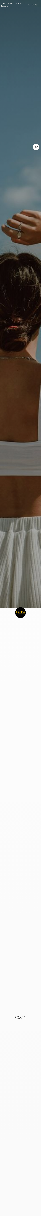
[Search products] (36, 147)
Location (18, 3)
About (10, 3)
